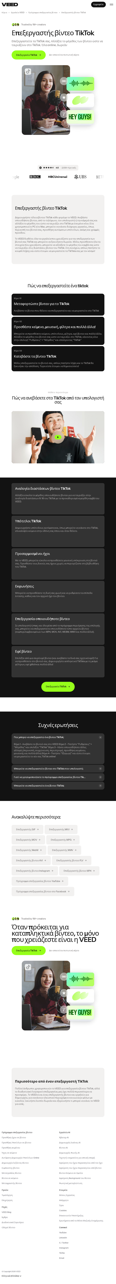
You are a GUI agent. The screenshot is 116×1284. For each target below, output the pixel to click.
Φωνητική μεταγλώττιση (70, 1183)
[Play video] (58, 437)
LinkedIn (63, 1237)
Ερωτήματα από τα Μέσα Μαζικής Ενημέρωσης (81, 1220)
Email (61, 1258)
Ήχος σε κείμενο (9, 1153)
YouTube (62, 1232)
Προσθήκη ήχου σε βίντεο (14, 1137)
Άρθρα (5, 1217)
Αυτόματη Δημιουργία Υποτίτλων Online (20, 1158)
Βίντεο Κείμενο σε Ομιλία (71, 1173)
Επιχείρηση (7, 1200)
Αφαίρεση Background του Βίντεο (75, 1178)
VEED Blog (6, 1212)
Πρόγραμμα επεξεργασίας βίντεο (42, 12)
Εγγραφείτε (98, 4)
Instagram (64, 1248)
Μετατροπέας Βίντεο (11, 1173)
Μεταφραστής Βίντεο (12, 1183)
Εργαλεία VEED (17, 12)
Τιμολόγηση (7, 1195)
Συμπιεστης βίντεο (10, 1168)
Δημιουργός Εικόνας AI (69, 1142)
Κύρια (4, 12)
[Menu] (111, 4)
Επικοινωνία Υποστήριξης (71, 1215)
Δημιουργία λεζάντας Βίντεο (15, 1163)
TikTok (62, 1253)
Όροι (61, 1205)
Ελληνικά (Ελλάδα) (10, 1276)
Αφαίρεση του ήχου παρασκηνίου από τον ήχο (80, 1163)
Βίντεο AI (63, 1147)
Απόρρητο (63, 1200)
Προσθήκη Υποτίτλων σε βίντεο (16, 1142)
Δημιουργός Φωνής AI (69, 1153)
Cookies (63, 1210)
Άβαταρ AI (64, 1137)
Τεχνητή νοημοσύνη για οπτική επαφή (77, 1158)
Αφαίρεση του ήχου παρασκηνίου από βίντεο (80, 1168)
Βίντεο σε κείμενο (10, 1178)
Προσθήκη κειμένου (11, 1147)
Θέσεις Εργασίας (67, 1195)
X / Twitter (63, 1243)
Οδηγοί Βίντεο (8, 1227)
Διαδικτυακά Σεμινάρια (13, 1222)
